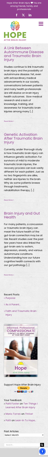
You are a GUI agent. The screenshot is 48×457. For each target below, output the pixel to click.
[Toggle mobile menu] (41, 23)
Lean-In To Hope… (25, 420)
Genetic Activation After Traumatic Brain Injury (23, 138)
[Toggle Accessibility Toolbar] (42, 451)
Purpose (10, 298)
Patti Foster (12, 403)
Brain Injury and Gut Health (22, 215)
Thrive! (29, 413)
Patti (8, 420)
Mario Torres (13, 413)
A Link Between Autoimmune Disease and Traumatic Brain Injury (24, 53)
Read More (8, 121)
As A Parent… (13, 304)
